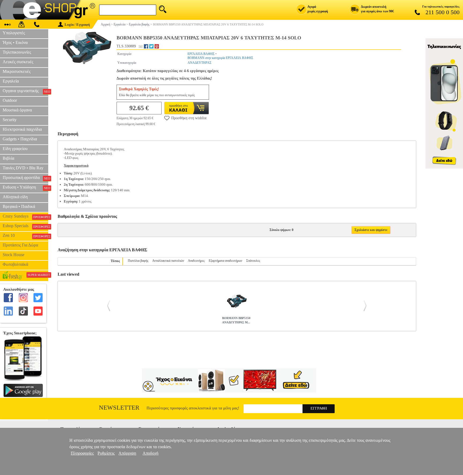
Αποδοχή (150, 453)
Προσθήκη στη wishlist (189, 118)
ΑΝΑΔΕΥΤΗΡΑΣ (199, 63)
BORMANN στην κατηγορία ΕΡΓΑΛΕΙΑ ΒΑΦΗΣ (220, 58)
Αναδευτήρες (196, 261)
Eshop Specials (25, 225)
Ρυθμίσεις (106, 453)
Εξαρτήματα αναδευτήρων (225, 261)
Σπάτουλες (253, 261)
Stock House (13, 254)
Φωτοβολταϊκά (15, 264)
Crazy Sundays (25, 216)
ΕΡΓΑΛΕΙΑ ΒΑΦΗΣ (201, 54)
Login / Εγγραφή (77, 25)
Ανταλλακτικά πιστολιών (168, 261)
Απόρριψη (127, 453)
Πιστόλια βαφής (138, 261)
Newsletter (119, 407)
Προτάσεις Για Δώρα (20, 245)
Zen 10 (25, 235)
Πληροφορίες (82, 453)
